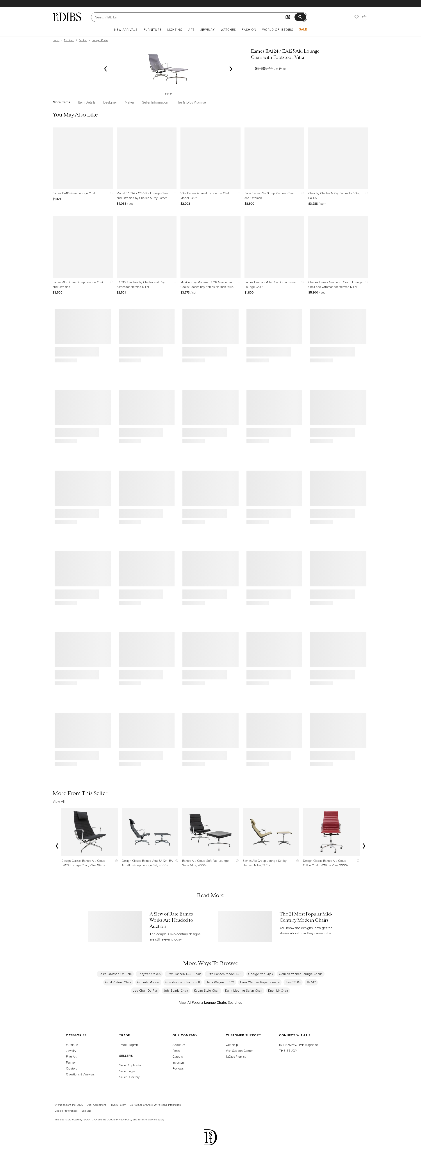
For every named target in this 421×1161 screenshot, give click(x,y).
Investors (178, 1062)
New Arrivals (125, 29)
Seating (83, 40)
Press (176, 1050)
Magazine (298, 1045)
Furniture (152, 29)
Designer (110, 102)
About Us (179, 1045)
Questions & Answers (80, 1074)
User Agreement (96, 1105)
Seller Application (131, 1065)
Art (191, 29)
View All (58, 801)
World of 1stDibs (277, 29)
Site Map (86, 1111)
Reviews (178, 1068)
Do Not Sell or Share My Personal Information (155, 1105)
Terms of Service (147, 1119)
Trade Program (129, 1045)
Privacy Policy (118, 1105)
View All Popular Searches (210, 1002)
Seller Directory (129, 1077)
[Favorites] (357, 17)
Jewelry (207, 29)
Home (56, 40)
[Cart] (364, 17)
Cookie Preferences (66, 1111)
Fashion (249, 29)
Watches (228, 29)
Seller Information (155, 102)
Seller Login (127, 1071)
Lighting (174, 29)
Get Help (232, 1045)
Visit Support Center (239, 1050)
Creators (71, 1068)
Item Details (86, 102)
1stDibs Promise (236, 1056)
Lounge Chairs (100, 40)
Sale (303, 29)
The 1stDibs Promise (191, 102)
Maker (129, 102)
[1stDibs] (67, 17)
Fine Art (71, 1056)
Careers (178, 1056)
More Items (61, 102)
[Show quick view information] (110, 193)
